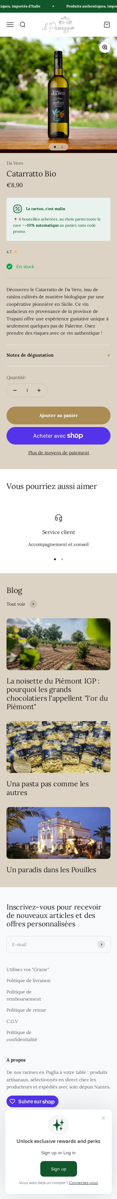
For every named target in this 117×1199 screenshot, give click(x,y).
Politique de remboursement (23, 995)
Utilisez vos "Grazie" (27, 969)
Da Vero (14, 163)
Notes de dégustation (30, 355)
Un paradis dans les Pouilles (51, 869)
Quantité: (16, 377)
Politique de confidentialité (21, 1035)
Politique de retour (26, 1010)
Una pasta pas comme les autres (47, 788)
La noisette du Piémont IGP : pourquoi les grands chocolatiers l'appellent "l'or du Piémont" (57, 693)
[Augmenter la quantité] (39, 390)
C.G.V (12, 1021)
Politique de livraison (28, 980)
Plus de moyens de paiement (58, 453)
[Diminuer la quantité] (15, 390)
